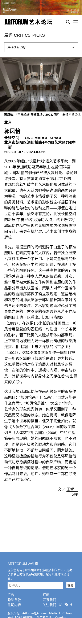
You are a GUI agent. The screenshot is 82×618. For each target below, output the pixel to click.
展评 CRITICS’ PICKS (24, 35)
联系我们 (49, 600)
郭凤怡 (12, 131)
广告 (11, 595)
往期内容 (14, 605)
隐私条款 (14, 600)
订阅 (46, 595)
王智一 (72, 489)
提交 (70, 585)
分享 (75, 494)
